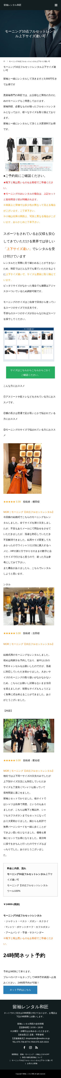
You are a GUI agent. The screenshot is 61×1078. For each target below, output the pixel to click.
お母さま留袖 (32, 1063)
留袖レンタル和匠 (12, 5)
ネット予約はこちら (20, 989)
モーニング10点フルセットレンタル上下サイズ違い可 (32, 1060)
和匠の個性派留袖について (32, 1057)
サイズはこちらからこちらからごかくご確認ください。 (30, 372)
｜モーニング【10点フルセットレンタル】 (28, 512)
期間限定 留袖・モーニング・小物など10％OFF (30, 1054)
